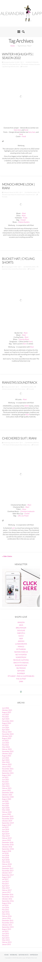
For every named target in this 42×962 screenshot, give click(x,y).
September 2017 (8, 875)
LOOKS (10, 64)
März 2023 (6, 747)
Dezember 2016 (7, 894)
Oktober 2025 (7, 710)
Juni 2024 (5, 727)
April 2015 (5, 938)
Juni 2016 (5, 907)
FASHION (35, 62)
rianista (24, 269)
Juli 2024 (5, 725)
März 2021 (6, 786)
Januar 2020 (6, 814)
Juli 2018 (5, 853)
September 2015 (8, 927)
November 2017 (7, 871)
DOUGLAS (21, 630)
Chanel (12, 194)
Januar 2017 (6, 892)
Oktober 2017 (7, 873)
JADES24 (21, 641)
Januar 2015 (6, 944)
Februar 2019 (7, 838)
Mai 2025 (5, 717)
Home (12, 46)
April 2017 (5, 886)
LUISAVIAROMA (21, 644)
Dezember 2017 (7, 868)
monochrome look (30, 194)
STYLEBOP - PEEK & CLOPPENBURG (21, 676)
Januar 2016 (6, 918)
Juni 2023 (5, 743)
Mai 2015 (5, 936)
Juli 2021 (5, 777)
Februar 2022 (7, 764)
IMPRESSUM (34, 955)
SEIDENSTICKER (21, 665)
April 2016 (5, 912)
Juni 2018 (5, 855)
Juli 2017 (5, 879)
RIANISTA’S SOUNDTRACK (19, 382)
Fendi (24, 136)
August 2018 (6, 851)
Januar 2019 (6, 840)
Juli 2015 (5, 931)
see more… (21, 168)
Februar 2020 (7, 812)
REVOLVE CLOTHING (21, 660)
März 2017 (6, 888)
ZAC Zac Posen (23, 516)
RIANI (26, 406)
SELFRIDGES (21, 668)
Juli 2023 (5, 740)
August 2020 (6, 799)
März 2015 (6, 940)
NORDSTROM (21, 657)
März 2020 (6, 810)
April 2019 (5, 834)
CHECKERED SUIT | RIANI (19, 438)
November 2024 (7, 721)
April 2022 (5, 760)
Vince (28, 445)
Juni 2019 (5, 829)
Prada (25, 218)
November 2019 (7, 818)
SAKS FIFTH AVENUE (21, 663)
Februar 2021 (7, 788)
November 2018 (7, 845)
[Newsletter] (21, 587)
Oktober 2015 (7, 925)
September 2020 (8, 797)
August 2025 (6, 712)
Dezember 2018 (7, 842)
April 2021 (5, 784)
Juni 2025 (5, 714)
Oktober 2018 (7, 847)
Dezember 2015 (7, 920)
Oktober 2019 (7, 821)
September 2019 (8, 823)
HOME (6, 955)
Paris (16, 389)
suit (13, 528)
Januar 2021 (6, 790)
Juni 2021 (5, 779)
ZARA (21, 681)
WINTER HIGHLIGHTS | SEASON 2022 (17, 56)
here (15, 130)
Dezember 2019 (7, 816)
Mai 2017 (5, 884)
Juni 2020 (5, 803)
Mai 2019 (5, 832)
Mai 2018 (5, 858)
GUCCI (21, 636)
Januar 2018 (6, 866)
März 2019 (6, 836)
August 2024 (6, 723)
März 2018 (6, 862)
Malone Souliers (21, 194)
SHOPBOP (21, 673)
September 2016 (8, 901)
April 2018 (5, 860)
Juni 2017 (5, 881)
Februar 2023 (7, 749)
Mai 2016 (5, 910)
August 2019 (6, 825)
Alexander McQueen (28, 64)
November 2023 (7, 734)
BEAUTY (30, 62)
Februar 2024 (7, 732)
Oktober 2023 (7, 736)
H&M (21, 638)
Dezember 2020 (7, 792)
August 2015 (6, 929)
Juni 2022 (5, 758)
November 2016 (7, 897)
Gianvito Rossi (15, 269)
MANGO (21, 646)
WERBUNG (13, 955)
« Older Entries (7, 556)
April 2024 (5, 730)
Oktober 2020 (7, 795)
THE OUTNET (21, 679)
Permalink (25, 66)
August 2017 (6, 877)
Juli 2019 (5, 827)
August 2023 (6, 738)
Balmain (13, 66)
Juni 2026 (5, 708)
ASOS (21, 625)
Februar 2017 (7, 890)
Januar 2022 (6, 766)
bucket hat (4, 269)
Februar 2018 (7, 864)
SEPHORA (21, 671)
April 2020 (5, 808)
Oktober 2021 (7, 771)
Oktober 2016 (7, 899)
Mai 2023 (5, 745)
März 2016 (6, 914)
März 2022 (6, 762)
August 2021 (6, 775)
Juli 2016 (5, 905)
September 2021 (8, 773)
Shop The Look (16, 64)
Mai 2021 (5, 782)
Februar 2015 (7, 942)
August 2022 (6, 756)
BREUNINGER (21, 628)
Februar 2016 (7, 916)
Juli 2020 (5, 801)
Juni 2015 (5, 933)
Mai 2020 (5, 805)
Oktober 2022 (7, 753)
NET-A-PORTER (21, 655)
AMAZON (21, 622)
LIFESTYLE (5, 64)
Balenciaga (7, 66)
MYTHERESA (21, 649)
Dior (15, 194)
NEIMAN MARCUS (21, 652)
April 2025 (5, 719)
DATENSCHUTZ (23, 955)
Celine (17, 66)
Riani (24, 213)
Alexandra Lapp (6, 194)
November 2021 (7, 769)
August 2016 (6, 903)
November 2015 (7, 923)
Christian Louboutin (7, 389)
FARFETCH (21, 633)
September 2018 (8, 849)
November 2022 (7, 751)
